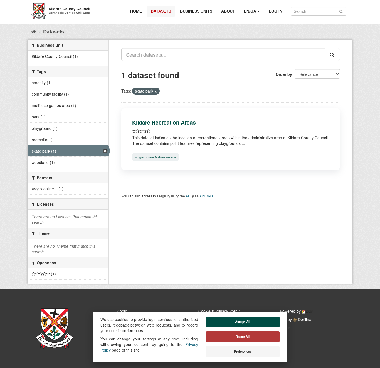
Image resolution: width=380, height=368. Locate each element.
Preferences (242, 351)
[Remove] (155, 91)
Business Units (196, 11)
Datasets (161, 11)
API (188, 195)
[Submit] (341, 10)
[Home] (33, 31)
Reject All (243, 336)
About (228, 11)
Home (136, 11)
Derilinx (304, 319)
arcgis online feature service (155, 157)
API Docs (206, 195)
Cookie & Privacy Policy (219, 311)
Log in (275, 11)
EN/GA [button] (250, 11)
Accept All (242, 321)
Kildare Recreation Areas (164, 122)
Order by (284, 74)
